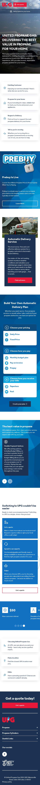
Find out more (20, 280)
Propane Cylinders (10, 733)
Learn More (20, 203)
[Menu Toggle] (35, 4)
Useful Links (7, 738)
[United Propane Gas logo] (7, 4)
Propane (6, 727)
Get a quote (20, 4)
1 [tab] (15, 626)
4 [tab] (24, 626)
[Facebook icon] (4, 754)
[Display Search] (30, 4)
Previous (4, 481)
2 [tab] (18, 626)
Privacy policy (7, 782)
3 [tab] (21, 626)
